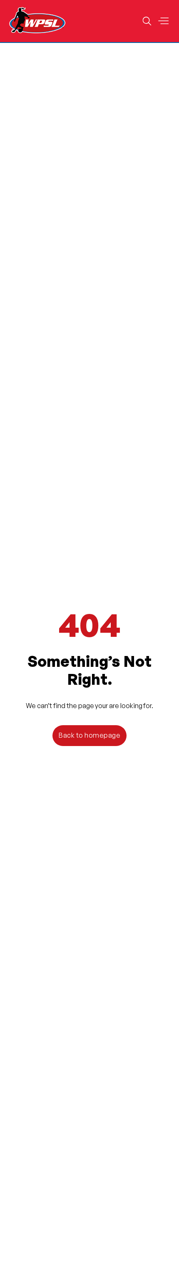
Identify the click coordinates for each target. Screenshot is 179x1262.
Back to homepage (89, 735)
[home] (37, 21)
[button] (163, 21)
